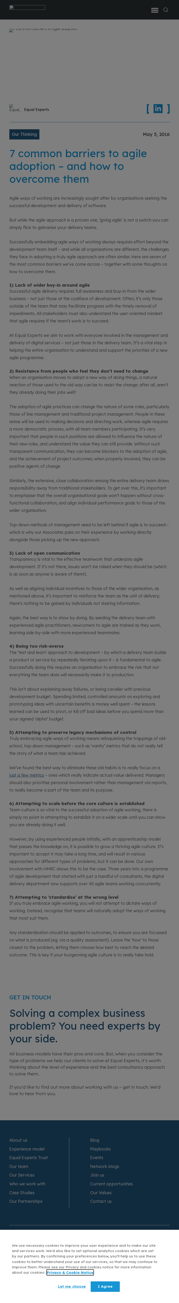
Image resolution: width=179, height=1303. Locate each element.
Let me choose (72, 1286)
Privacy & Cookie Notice (70, 1272)
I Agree (105, 1286)
